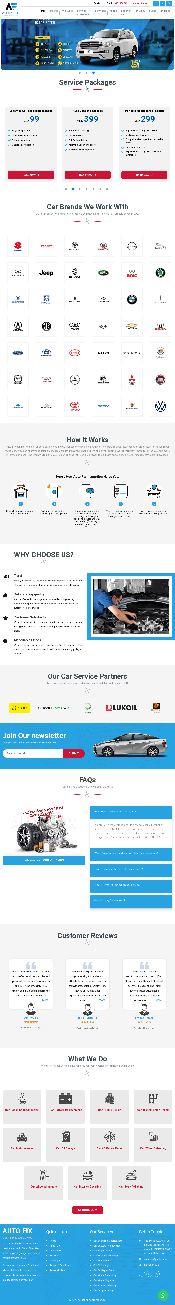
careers (165, 11)
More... (45, 997)
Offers (53, 11)
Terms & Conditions (60, 1262)
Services (100, 11)
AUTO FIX (17, 1230)
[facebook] (142, 1271)
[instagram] (157, 1271)
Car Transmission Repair (106, 1252)
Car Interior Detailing (104, 1282)
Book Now (29, 172)
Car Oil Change (101, 1262)
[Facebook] (156, 3)
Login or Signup (140, 3)
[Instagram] (169, 3)
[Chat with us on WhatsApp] (149, 1271)
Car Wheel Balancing (104, 1272)
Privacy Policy (57, 1267)
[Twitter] (162, 3)
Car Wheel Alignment (104, 1277)
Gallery (140, 11)
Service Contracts (84, 13)
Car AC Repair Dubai (104, 1267)
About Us (113, 13)
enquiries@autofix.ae (155, 1256)
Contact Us (126, 13)
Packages (67, 11)
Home (42, 11)
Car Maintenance (102, 1257)
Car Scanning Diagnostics (107, 1237)
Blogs (152, 11)
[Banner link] (87, 41)
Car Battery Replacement (107, 1242)
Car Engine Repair (103, 1247)
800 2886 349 (120, 3)
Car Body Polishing (103, 1287)
